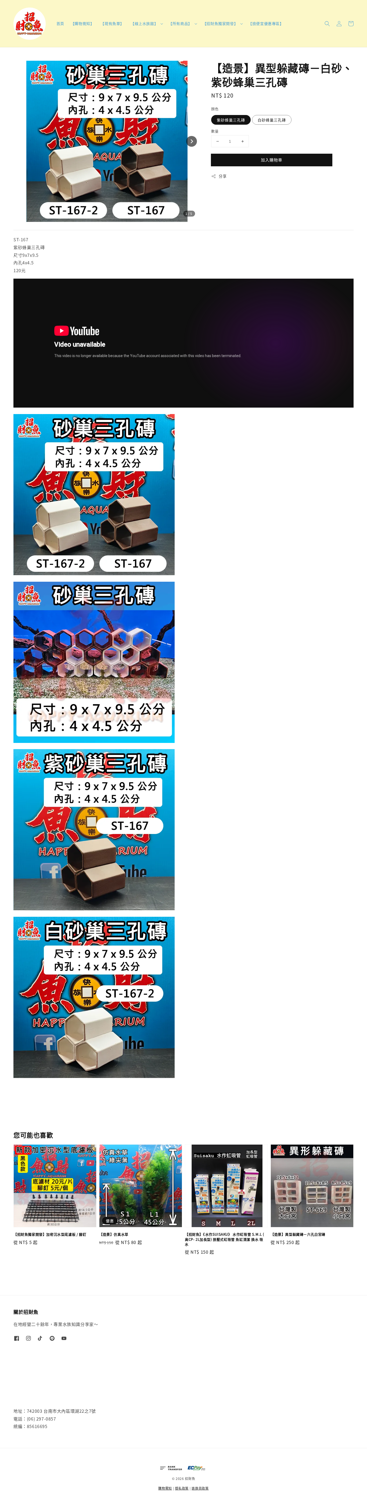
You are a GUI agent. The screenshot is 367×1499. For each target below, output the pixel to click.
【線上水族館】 (144, 23)
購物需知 (165, 1488)
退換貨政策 (200, 1488)
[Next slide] (191, 141)
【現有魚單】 (112, 23)
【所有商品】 (180, 23)
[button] (327, 24)
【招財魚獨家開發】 (220, 23)
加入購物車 (271, 160)
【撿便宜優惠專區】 (265, 23)
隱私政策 (182, 1488)
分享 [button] (222, 176)
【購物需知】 (82, 23)
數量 (214, 131)
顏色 (214, 108)
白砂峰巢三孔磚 (272, 120)
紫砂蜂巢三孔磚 (231, 120)
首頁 (60, 23)
